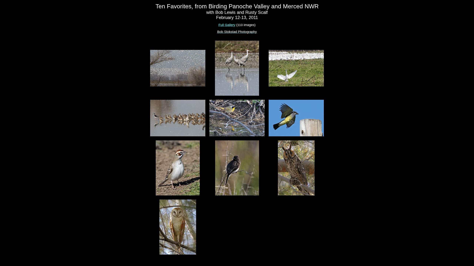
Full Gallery (226, 25)
